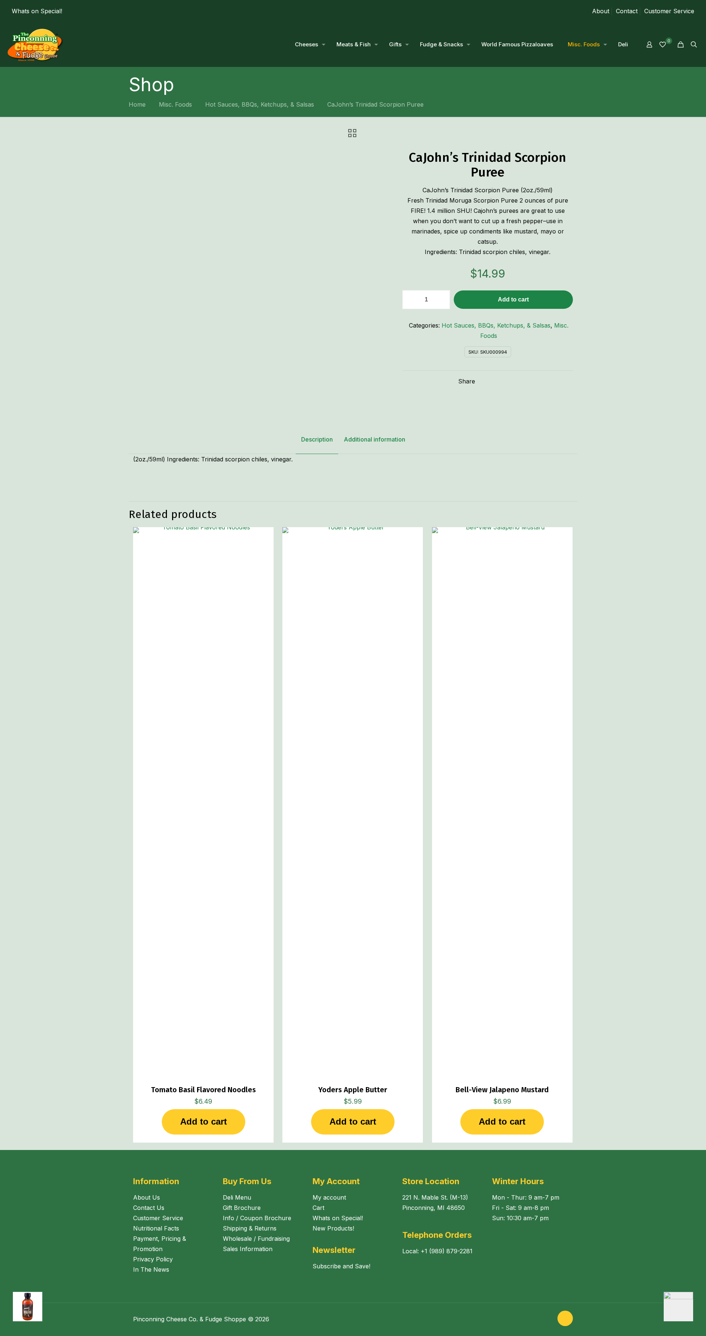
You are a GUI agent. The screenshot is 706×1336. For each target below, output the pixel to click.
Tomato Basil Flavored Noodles (203, 1089)
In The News (151, 1269)
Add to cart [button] (203, 1121)
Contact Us (148, 1207)
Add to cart (513, 299)
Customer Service (669, 11)
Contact (627, 11)
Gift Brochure (242, 1207)
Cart (318, 1207)
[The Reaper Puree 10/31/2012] (21, 1306)
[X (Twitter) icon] (547, 1319)
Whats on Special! (37, 11)
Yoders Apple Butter (352, 1089)
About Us (146, 1197)
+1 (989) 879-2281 (447, 1251)
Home (137, 104)
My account (329, 1197)
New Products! (333, 1228)
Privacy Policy (153, 1259)
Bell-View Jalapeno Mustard (502, 1089)
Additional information (374, 439)
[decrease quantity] (410, 299)
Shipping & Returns (250, 1228)
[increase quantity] (441, 299)
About (600, 11)
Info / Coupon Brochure (257, 1218)
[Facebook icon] (539, 1319)
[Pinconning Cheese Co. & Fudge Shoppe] (35, 44)
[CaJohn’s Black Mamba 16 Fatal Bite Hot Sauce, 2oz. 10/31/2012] (685, 1306)
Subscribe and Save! (341, 1266)
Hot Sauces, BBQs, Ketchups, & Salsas (259, 104)
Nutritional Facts (156, 1228)
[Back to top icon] (565, 1318)
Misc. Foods (175, 104)
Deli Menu (237, 1197)
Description (317, 439)
